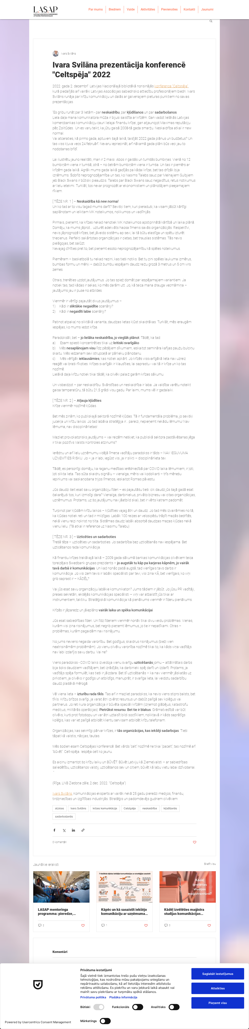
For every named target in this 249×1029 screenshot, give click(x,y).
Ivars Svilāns (78, 808)
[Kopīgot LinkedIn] (73, 830)
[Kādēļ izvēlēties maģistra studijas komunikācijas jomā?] (188, 887)
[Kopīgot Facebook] (54, 830)
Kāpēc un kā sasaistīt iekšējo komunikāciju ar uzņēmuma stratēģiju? (124, 912)
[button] (211, 20)
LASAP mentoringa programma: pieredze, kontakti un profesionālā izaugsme (57, 912)
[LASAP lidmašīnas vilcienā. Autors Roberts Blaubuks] (61, 887)
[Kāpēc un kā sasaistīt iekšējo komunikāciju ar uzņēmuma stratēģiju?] (124, 887)
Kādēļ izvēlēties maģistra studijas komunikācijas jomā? (184, 912)
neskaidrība (149, 808)
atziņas (59, 808)
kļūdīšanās (170, 808)
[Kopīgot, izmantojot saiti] (83, 830)
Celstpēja (130, 808)
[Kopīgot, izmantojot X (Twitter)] (64, 830)
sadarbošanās (64, 816)
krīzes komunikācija (105, 808)
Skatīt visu (210, 863)
